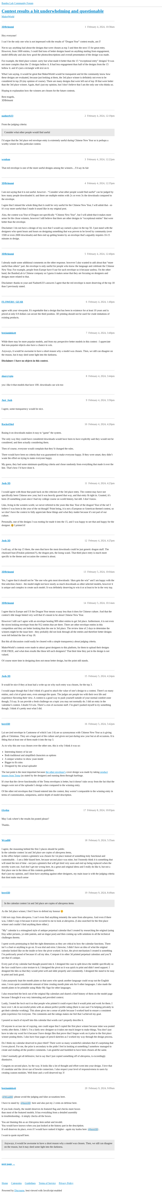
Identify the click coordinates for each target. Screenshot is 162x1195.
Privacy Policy (66, 1183)
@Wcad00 (7, 1097)
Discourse (19, 1190)
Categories (16, 1183)
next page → (8, 1164)
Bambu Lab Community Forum (17, 3)
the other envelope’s (56, 772)
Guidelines (30, 1183)
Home (5, 1183)
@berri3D (26, 1103)
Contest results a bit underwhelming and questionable (53, 11)
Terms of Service (47, 1183)
